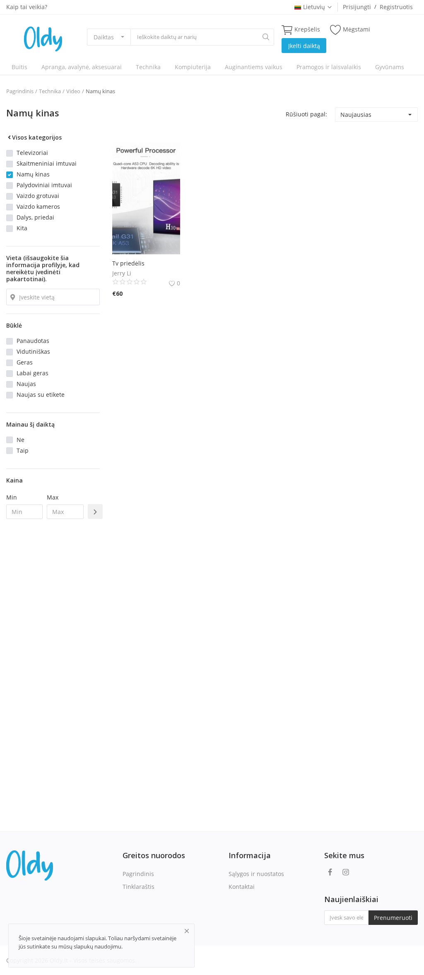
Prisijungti (357, 7)
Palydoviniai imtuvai (44, 185)
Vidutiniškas (33, 351)
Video (73, 91)
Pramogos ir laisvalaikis (328, 67)
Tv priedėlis (128, 263)
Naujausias (355, 114)
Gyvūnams (389, 67)
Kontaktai (242, 887)
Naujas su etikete (41, 394)
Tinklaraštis (138, 887)
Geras (25, 362)
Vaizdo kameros (38, 206)
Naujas (26, 384)
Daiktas (104, 37)
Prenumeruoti (393, 918)
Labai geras (32, 373)
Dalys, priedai (35, 217)
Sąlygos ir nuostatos (256, 874)
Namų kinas (100, 91)
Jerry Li (121, 273)
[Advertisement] (53, 660)
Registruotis (396, 7)
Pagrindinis (20, 91)
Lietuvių (314, 7)
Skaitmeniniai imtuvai (47, 163)
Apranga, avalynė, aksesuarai (81, 67)
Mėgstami (356, 29)
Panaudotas (33, 341)
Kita (22, 228)
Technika (148, 67)
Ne (20, 440)
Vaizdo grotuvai (38, 196)
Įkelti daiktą (304, 46)
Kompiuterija (193, 67)
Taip (23, 450)
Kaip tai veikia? (26, 7)
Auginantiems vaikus (253, 67)
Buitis (19, 67)
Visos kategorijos (37, 137)
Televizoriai (32, 153)
